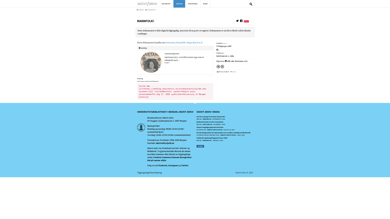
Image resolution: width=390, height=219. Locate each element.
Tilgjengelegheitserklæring (149, 172)
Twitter (184, 165)
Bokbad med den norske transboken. (210, 122)
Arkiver (179, 4)
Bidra (205, 4)
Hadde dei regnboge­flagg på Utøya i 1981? (212, 138)
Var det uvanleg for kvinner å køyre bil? (211, 117)
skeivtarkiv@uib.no (165, 143)
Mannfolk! (181, 42)
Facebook (162, 165)
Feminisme (170, 42)
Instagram (173, 165)
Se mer (200, 146)
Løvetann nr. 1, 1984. (225, 56)
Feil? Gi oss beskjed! (223, 72)
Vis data (234, 72)
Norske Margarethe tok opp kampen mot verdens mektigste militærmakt (224, 133)
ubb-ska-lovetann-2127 (237, 61)
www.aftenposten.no (215, 130)
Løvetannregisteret (172, 53)
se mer (167, 63)
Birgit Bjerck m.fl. (195, 42)
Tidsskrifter (151, 10)
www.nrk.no (207, 119)
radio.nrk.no (207, 124)
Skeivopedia (193, 4)
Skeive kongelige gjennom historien (210, 127)
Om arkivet (166, 4)
